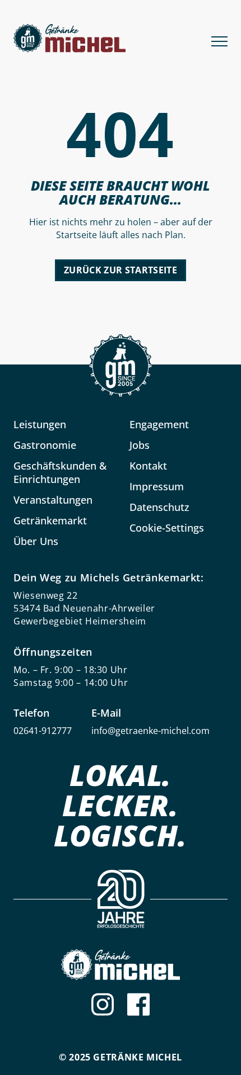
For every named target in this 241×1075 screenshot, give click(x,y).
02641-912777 (42, 730)
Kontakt (148, 465)
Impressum (156, 486)
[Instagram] (102, 1004)
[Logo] (120, 964)
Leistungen (39, 424)
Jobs (139, 445)
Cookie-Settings (166, 527)
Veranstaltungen (52, 499)
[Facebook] (138, 1004)
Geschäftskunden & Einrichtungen (59, 472)
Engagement (159, 424)
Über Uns (35, 541)
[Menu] (219, 40)
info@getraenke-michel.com (150, 730)
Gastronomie (44, 445)
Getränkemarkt (50, 520)
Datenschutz (159, 507)
